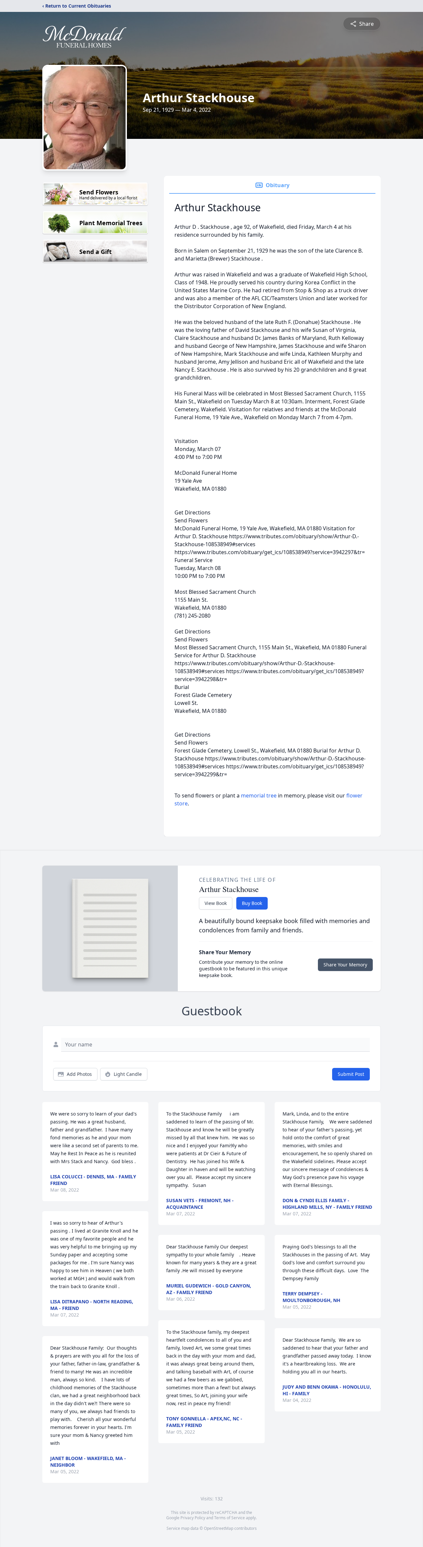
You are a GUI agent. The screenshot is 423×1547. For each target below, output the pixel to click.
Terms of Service (229, 1518)
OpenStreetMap (218, 1528)
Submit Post (351, 1074)
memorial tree (259, 795)
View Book (216, 903)
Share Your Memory (345, 964)
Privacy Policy (192, 1518)
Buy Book (252, 903)
